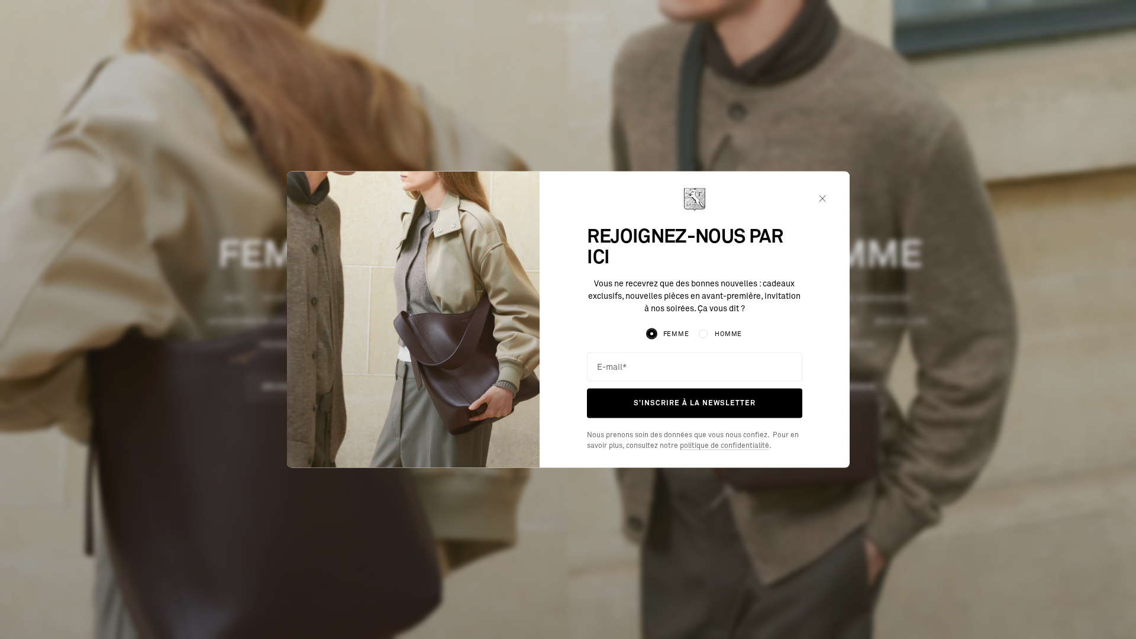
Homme (728, 334)
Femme (676, 334)
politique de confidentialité (724, 445)
